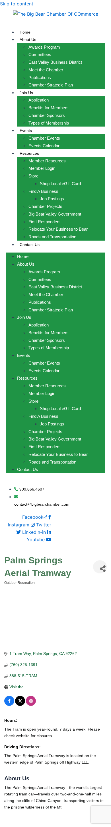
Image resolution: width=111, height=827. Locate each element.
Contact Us (30, 244)
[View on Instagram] (31, 704)
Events (26, 130)
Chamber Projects (45, 206)
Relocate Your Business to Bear (58, 229)
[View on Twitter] (20, 704)
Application (38, 100)
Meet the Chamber (45, 69)
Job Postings (52, 198)
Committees (39, 54)
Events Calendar (43, 145)
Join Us (26, 92)
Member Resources (47, 160)
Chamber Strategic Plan (50, 84)
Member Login (41, 168)
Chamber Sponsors (46, 115)
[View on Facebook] (9, 704)
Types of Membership (48, 123)
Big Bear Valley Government (54, 214)
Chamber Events (44, 138)
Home (25, 32)
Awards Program (44, 47)
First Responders (44, 221)
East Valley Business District (55, 62)
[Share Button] (100, 566)
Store (33, 175)
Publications (39, 77)
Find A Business (43, 191)
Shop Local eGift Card (60, 183)
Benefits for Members (48, 107)
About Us (28, 39)
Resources (29, 153)
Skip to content (16, 4)
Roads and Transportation (52, 236)
